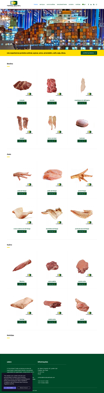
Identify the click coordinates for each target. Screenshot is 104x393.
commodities (51, 4)
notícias (78, 4)
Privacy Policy (24, 388)
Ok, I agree (10, 388)
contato (71, 4)
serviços (42, 4)
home (36, 4)
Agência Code (33, 390)
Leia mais (21, 103)
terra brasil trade (62, 4)
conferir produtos (88, 53)
